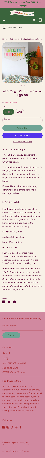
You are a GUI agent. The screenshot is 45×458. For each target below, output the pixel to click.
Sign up (11, 335)
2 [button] (24, 85)
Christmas (13, 39)
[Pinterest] (16, 427)
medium (8, 111)
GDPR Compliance (13, 372)
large (19, 111)
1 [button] (21, 85)
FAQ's (5, 358)
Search (6, 353)
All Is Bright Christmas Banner (31, 39)
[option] (22, 62)
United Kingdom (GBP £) (14, 442)
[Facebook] (3, 427)
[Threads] (20, 427)
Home (4, 39)
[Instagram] (7, 427)
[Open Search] (4, 27)
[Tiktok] (12, 427)
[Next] (41, 85)
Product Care (10, 367)
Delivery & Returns (14, 363)
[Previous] (3, 85)
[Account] (34, 19)
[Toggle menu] (3, 19)
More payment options (22, 141)
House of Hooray (11, 102)
